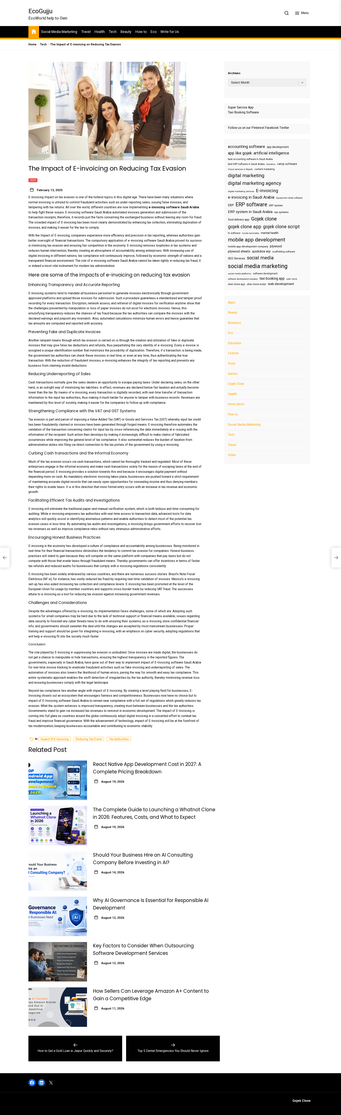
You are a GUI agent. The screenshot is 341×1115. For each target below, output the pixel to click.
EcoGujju (40, 11)
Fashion (233, 353)
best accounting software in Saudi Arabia (250, 159)
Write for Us (169, 32)
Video (232, 455)
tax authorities (119, 739)
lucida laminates (250, 233)
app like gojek (240, 153)
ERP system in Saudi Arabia (250, 212)
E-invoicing (267, 190)
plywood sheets (239, 251)
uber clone (291, 279)
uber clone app (236, 284)
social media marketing (258, 266)
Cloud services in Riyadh (240, 169)
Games (233, 373)
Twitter (284, 128)
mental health (269, 233)
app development (278, 147)
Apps (231, 302)
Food (231, 363)
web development (281, 284)
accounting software (246, 146)
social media (260, 257)
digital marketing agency (254, 183)
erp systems (281, 212)
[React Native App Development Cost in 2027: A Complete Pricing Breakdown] (57, 780)
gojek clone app (244, 226)
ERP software (251, 204)
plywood (276, 246)
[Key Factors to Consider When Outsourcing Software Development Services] (57, 961)
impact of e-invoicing (55, 739)
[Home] (33, 31)
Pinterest (257, 128)
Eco (153, 32)
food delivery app (238, 219)
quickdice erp (261, 251)
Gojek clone (264, 219)
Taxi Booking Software (243, 112)
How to (141, 32)
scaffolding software (283, 251)
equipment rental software (289, 198)
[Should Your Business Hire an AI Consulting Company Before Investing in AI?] (57, 871)
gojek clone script (281, 226)
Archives (234, 73)
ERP (231, 205)
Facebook (272, 128)
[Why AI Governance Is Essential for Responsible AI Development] (57, 916)
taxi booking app (272, 278)
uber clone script (256, 284)
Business (234, 322)
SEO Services (236, 258)
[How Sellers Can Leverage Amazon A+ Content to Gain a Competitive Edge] (57, 1007)
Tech (113, 32)
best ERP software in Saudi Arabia (246, 164)
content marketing (265, 169)
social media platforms (239, 273)
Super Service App (241, 107)
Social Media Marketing (59, 32)
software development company (243, 279)
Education (234, 343)
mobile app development (256, 240)
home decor (236, 404)
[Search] (286, 13)
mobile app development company (248, 246)
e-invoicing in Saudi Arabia (251, 197)
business (270, 164)
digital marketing (246, 175)
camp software (287, 164)
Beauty (126, 32)
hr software (234, 233)
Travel (86, 32)
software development (265, 273)
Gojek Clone (236, 384)
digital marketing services (241, 191)
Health (100, 32)
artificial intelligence (271, 153)
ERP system (276, 205)
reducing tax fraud (89, 739)
